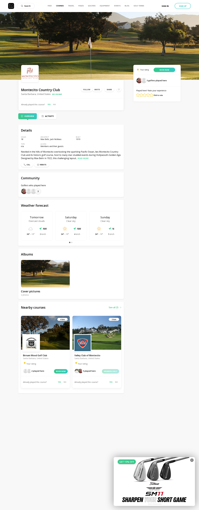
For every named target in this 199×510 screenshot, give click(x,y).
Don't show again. (155, 504)
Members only (110, 371)
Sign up (183, 6)
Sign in (165, 6)
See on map (57, 94)
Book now (61, 371)
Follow (86, 89)
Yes (49, 104)
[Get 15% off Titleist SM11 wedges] (154, 481)
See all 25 (113, 307)
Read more (83, 158)
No (54, 104)
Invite (97, 89)
